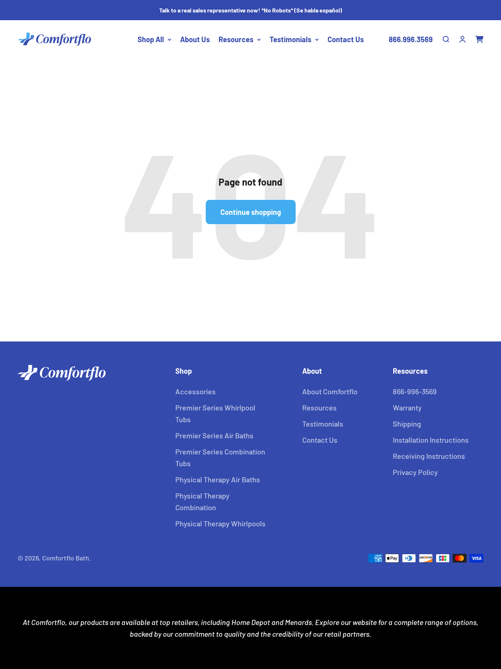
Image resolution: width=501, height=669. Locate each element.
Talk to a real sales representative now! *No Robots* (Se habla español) (250, 10)
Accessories (195, 391)
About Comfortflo (330, 391)
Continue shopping (250, 212)
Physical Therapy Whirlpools (220, 523)
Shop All (151, 39)
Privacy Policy (415, 472)
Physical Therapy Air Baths (217, 479)
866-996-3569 (415, 391)
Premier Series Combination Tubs (220, 457)
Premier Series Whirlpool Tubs (215, 413)
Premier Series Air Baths (214, 435)
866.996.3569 (411, 39)
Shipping (407, 423)
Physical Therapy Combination (202, 501)
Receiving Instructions (429, 456)
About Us (195, 39)
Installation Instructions (431, 439)
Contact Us (346, 39)
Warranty (407, 407)
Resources (236, 39)
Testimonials (290, 39)
